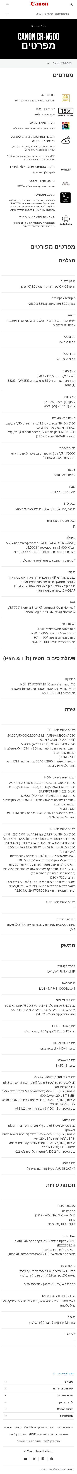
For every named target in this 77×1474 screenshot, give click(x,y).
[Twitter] (34, 1458)
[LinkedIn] (43, 1458)
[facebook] (51, 1458)
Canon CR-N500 (62, 63)
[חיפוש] (71, 4)
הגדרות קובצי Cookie (29, 1441)
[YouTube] (25, 1458)
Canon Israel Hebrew (40, 1451)
